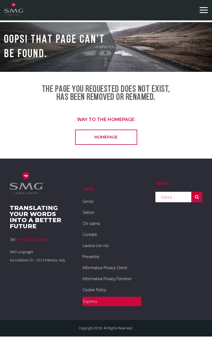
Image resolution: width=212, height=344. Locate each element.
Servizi (88, 201)
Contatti (90, 234)
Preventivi (91, 256)
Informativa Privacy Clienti (105, 267)
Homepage (106, 137)
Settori (88, 212)
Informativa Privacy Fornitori (107, 278)
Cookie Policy (94, 289)
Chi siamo (91, 223)
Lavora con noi (96, 245)
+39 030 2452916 (32, 239)
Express (90, 301)
